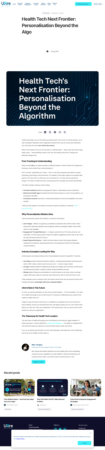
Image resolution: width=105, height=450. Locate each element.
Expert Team (49, 4)
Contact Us (82, 428)
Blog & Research (43, 4)
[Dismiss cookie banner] (90, 433)
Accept (84, 443)
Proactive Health (20, 4)
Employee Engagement (27, 4)
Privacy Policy (20, 438)
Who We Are (54, 4)
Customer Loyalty (36, 4)
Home (14, 4)
